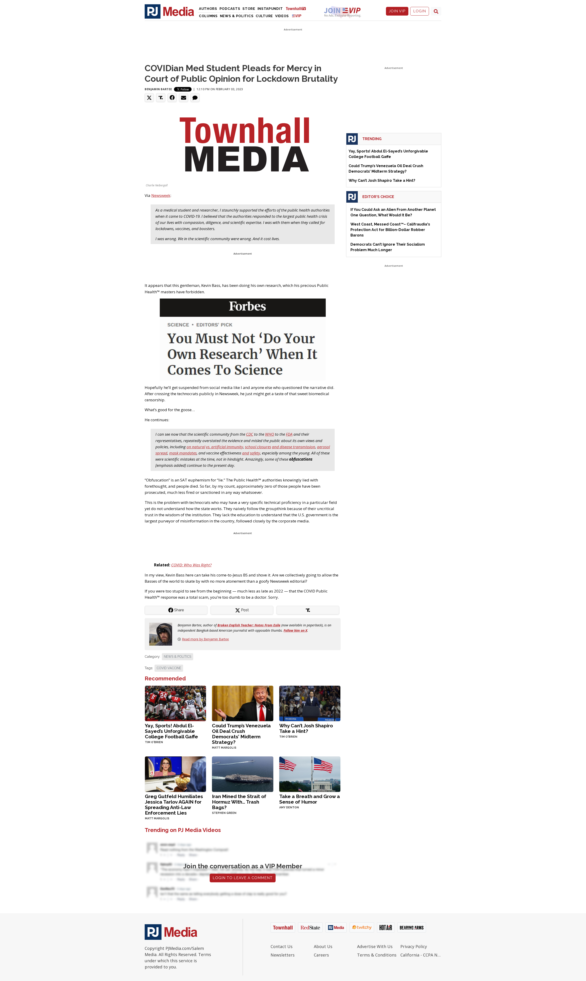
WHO (269, 434)
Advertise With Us (375, 946)
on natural (196, 446)
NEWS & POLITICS (177, 656)
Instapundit (270, 9)
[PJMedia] (169, 11)
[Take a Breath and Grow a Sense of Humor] (309, 774)
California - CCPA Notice (420, 955)
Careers (321, 955)
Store (248, 9)
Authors (208, 9)
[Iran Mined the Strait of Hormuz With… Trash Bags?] (242, 774)
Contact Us (282, 946)
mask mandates (183, 453)
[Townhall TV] (297, 8)
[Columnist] (162, 634)
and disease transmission (293, 446)
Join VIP (397, 11)
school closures (258, 446)
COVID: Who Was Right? (191, 565)
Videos (282, 16)
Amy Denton (289, 807)
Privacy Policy (413, 946)
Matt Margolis (224, 747)
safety (255, 453)
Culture (264, 16)
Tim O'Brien (154, 742)
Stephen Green (224, 813)
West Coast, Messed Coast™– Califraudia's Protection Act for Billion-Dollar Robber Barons (390, 229)
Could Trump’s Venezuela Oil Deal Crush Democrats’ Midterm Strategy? (241, 734)
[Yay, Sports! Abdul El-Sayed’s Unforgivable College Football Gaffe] (175, 703)
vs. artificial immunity (224, 446)
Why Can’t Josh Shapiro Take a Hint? (306, 728)
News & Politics (237, 16)
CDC (249, 434)
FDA (289, 434)
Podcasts (230, 9)
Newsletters (283, 955)
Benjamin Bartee (158, 89)
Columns (208, 16)
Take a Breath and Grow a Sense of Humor (309, 799)
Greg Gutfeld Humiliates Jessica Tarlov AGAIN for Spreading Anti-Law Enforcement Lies (174, 804)
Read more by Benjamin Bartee (205, 639)
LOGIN (419, 11)
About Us (323, 946)
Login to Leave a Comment (243, 878)
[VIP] (296, 16)
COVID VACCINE (169, 668)
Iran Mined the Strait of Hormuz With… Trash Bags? (239, 801)
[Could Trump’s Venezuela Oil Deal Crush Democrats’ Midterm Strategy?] (242, 703)
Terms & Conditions (376, 955)
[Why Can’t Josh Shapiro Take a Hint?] (309, 703)
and (245, 453)
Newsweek (160, 195)
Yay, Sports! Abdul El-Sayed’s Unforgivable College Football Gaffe (171, 731)
